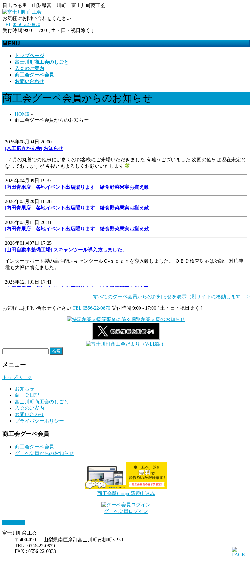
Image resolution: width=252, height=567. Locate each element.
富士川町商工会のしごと (42, 401)
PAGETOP (13, 522)
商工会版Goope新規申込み (126, 493)
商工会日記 (27, 395)
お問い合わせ (29, 414)
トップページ (17, 377)
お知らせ (24, 388)
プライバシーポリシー (39, 421)
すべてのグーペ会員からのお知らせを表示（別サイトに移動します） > (171, 296)
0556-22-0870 (26, 24)
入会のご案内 (29, 408)
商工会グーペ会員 (34, 446)
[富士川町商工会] (22, 11)
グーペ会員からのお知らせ (44, 453)
